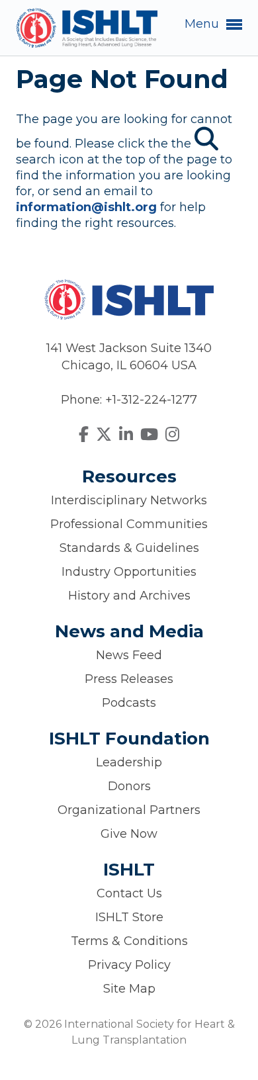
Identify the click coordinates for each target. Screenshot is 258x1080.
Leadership (129, 762)
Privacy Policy (129, 965)
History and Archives (129, 595)
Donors (129, 786)
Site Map (129, 988)
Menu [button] (203, 24)
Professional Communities (129, 524)
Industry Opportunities (129, 571)
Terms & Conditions (129, 941)
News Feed (129, 655)
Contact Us (129, 893)
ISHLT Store (129, 917)
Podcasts (129, 703)
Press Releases (129, 679)
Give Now (129, 834)
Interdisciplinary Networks (129, 500)
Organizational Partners (129, 810)
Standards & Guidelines (129, 548)
